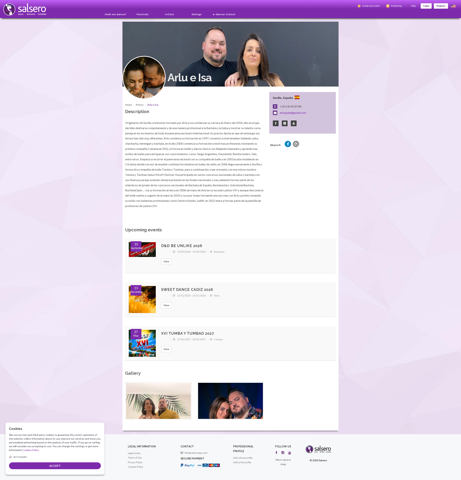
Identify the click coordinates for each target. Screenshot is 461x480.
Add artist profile (242, 462)
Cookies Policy (135, 466)
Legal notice (134, 453)
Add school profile (242, 457)
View (166, 261)
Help (413, 6)
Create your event (371, 6)
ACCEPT (55, 465)
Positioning (396, 6)
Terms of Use (135, 457)
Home (128, 104)
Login (426, 6)
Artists (140, 104)
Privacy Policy (135, 462)
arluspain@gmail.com (293, 112)
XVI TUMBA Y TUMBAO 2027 (187, 333)
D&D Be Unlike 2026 (181, 246)
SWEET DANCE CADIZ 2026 (187, 289)
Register (441, 6)
